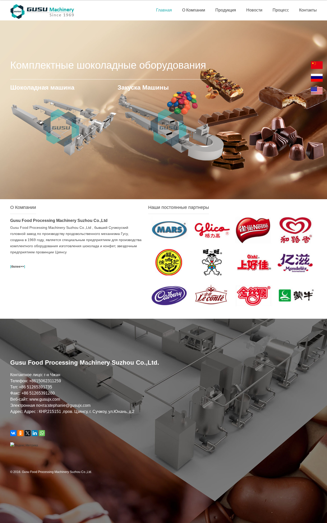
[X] (28, 433)
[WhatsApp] (42, 433)
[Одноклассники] (20, 433)
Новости (254, 10)
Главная (164, 10)
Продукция (225, 10)
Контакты (308, 10)
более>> (17, 266)
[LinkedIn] (35, 433)
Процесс (281, 10)
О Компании (193, 10)
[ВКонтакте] (13, 433)
